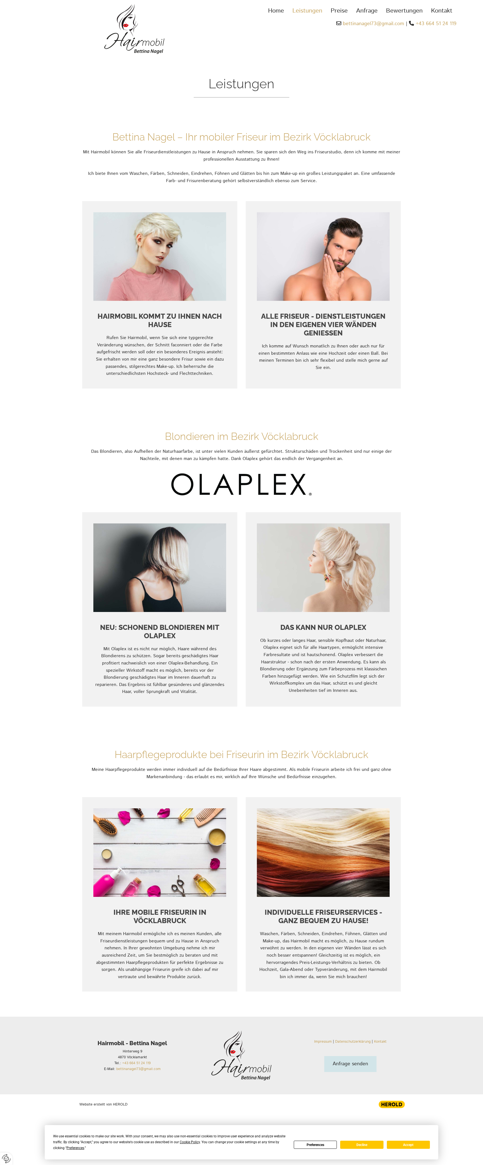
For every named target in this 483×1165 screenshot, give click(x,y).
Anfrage (367, 10)
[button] (350, 1064)
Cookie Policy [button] (190, 1142)
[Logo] (95, 29)
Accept (408, 1145)
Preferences (315, 1145)
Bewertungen (404, 10)
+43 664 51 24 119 (436, 23)
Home (276, 10)
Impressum (323, 1041)
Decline (361, 1145)
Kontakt (441, 10)
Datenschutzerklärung (353, 1041)
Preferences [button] (75, 1148)
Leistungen (307, 10)
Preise (339, 10)
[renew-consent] (6, 1158)
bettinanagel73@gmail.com (373, 23)
